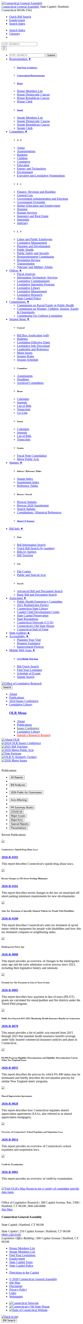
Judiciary (22, 223)
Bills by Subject (26, 551)
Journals (22, 402)
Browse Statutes (27, 502)
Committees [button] (18, 131)
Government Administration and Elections (42, 198)
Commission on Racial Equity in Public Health (45, 305)
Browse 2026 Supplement (33, 505)
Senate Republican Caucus (33, 124)
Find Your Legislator (29, 670)
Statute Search (25, 677)
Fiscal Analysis (26, 274)
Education (23, 165)
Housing (22, 209)
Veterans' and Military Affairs (35, 267)
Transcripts (23, 409)
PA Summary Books (22, 807)
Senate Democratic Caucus (33, 121)
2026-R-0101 (10, 886)
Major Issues (24, 352)
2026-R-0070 (10, 1026)
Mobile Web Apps (22, 650)
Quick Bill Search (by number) (36, 548)
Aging (21, 147)
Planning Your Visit (29, 639)
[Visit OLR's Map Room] (41, 1192)
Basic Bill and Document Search (37, 594)
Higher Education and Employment (38, 205)
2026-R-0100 (10, 918)
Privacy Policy (18, 1289)
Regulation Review (29, 260)
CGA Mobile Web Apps (27, 659)
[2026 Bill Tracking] (41, 746)
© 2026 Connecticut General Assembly (33, 1279)
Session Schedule (27, 359)
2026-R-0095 (10, 990)
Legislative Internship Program (35, 284)
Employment (17, 20)
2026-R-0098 (10, 954)
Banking (22, 154)
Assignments (25, 376)
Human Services (27, 212)
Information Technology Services (37, 277)
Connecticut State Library (32, 608)
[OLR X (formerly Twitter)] (41, 757)
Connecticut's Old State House (35, 626)
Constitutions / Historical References (39, 512)
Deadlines (23, 379)
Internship (23, 219)
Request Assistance (28, 643)
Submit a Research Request (33, 735)
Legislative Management (32, 242)
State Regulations (27, 619)
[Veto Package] (41, 753)
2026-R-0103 (10, 857)
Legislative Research (29, 294)
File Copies (24, 571)
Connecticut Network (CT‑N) (35, 622)
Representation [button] (20, 59)
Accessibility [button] (19, 636)
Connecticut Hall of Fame (32, 629)
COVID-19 (16, 811)
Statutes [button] (16, 462)
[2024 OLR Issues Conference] (41, 743)
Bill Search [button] (20, 16)
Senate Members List (30, 117)
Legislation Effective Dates (33, 342)
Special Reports (20, 824)
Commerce (23, 161)
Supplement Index (28, 482)
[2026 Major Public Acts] (41, 750)
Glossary (14, 33)
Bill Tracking (25, 555)
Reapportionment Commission (35, 256)
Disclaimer (15, 1286)
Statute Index (25, 478)
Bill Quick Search (28, 666)
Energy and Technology (31, 168)
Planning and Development (33, 246)
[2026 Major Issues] (41, 760)
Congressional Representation (31, 75)
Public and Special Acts (31, 575)
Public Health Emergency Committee (39, 601)
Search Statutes (26, 509)
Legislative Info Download (33, 345)
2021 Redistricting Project (33, 605)
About (13, 694)
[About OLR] (41, 739)
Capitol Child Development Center (38, 612)
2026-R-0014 (10, 1139)
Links (12, 1293)
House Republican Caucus (33, 98)
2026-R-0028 (10, 1103)
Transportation (26, 263)
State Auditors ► (19, 632)
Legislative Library (28, 288)
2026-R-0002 (10, 1172)
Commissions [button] (19, 301)
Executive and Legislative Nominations (41, 175)
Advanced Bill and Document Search (40, 591)
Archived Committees (30, 383)
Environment (25, 172)
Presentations (18, 828)
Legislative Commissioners (33, 281)
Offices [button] (15, 270)
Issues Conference (28, 728)
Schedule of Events (29, 673)
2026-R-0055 (10, 1067)
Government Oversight (31, 202)
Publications (16, 697)
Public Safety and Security (33, 253)
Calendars (23, 399)
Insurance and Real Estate (32, 216)
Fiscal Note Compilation (32, 455)
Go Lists (22, 412)
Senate (20, 110)
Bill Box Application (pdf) (33, 335)
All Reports (17, 777)
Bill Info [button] (16, 528)
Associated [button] (17, 598)
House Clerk (24, 101)
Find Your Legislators (27, 67)
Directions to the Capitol (24, 1272)
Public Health (25, 249)
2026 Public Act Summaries (26, 792)
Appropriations (26, 151)
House (20, 83)
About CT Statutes (25, 521)
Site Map (7, 1209)
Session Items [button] (19, 319)
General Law (25, 195)
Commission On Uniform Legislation (39, 315)
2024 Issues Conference (23, 701)
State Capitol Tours (21, 1262)
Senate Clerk (25, 128)
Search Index (17, 23)
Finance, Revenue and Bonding (36, 191)
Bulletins (22, 339)
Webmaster (16, 1296)
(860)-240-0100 (11, 1234)
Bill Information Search (31, 544)
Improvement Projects (30, 646)
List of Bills (24, 405)
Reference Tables (27, 485)
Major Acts (17, 819)
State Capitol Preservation (32, 615)
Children (22, 158)
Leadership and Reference (33, 349)
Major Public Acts (28, 459)
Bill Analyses (18, 785)
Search (7, 687)
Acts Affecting (19, 800)
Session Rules (25, 356)
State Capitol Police (29, 298)
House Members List (29, 91)
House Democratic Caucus (33, 94)
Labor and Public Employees (34, 239)
